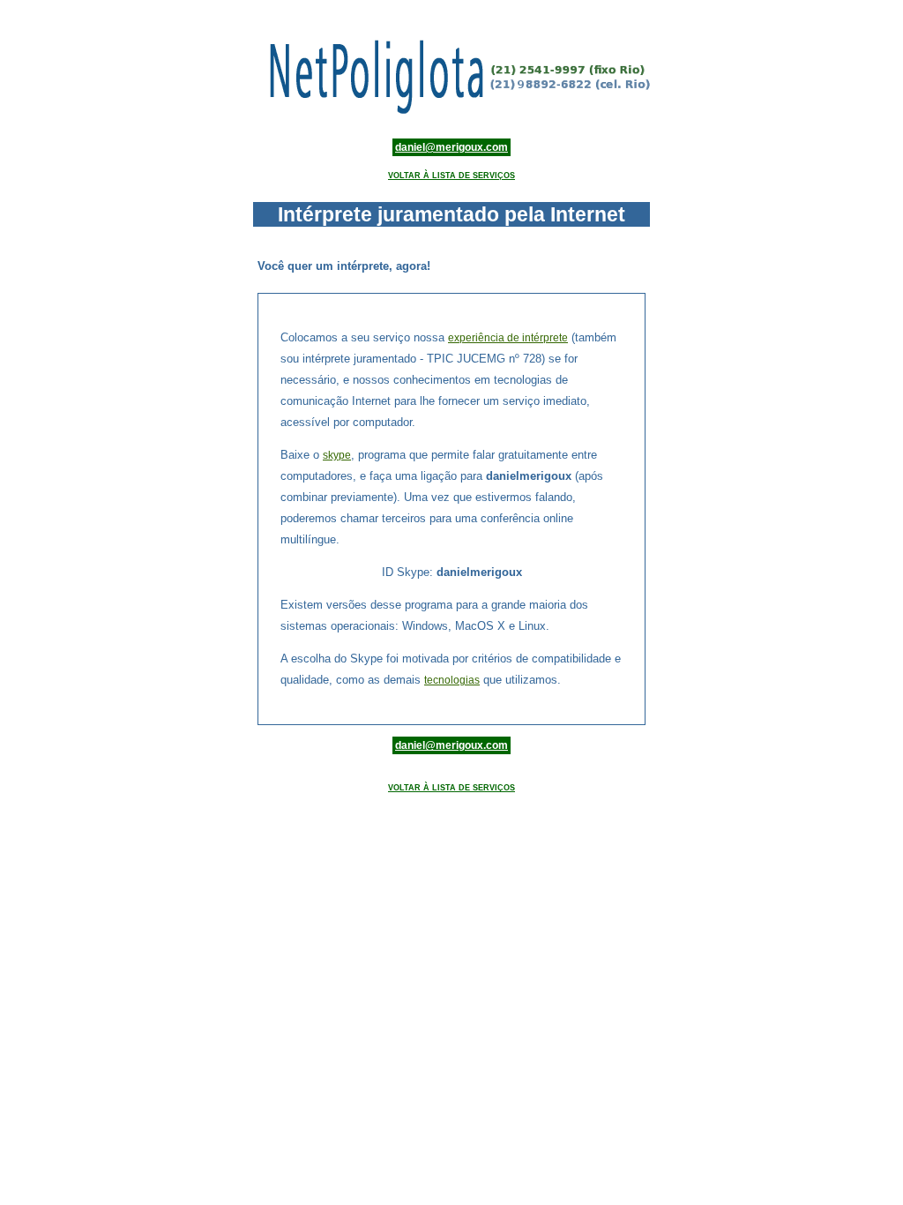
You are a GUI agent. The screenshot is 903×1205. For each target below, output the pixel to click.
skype (337, 455)
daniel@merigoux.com (451, 147)
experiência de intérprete (508, 338)
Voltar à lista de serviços (451, 175)
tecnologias (452, 680)
